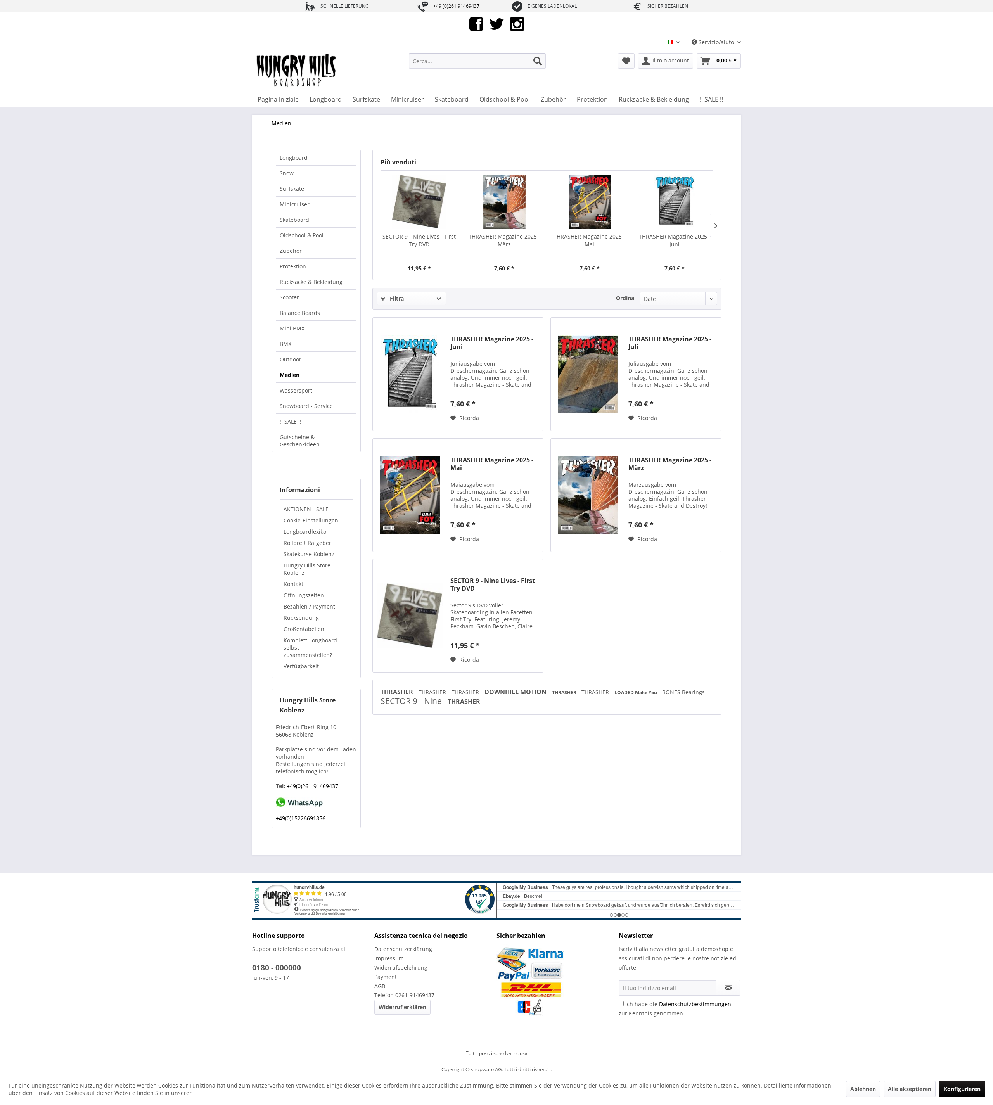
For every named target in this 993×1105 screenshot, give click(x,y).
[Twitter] (496, 23)
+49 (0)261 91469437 (456, 6)
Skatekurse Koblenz (309, 554)
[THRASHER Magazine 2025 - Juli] (588, 374)
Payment (385, 976)
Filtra (396, 298)
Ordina (625, 298)
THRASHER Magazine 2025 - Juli (669, 343)
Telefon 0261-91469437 (404, 995)
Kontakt (293, 584)
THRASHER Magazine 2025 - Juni (675, 240)
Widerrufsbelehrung (400, 967)
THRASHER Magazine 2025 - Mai (589, 240)
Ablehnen (863, 1089)
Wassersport (296, 390)
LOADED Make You (636, 692)
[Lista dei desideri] (626, 61)
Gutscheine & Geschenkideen (300, 440)
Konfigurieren (962, 1089)
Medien (289, 375)
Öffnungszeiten (304, 595)
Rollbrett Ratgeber (307, 542)
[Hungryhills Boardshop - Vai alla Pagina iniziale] (296, 70)
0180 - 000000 (276, 968)
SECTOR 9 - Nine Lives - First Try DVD (419, 240)
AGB (379, 986)
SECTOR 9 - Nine (412, 700)
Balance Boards (300, 312)
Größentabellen (304, 629)
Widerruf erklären (402, 1007)
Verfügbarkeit (301, 666)
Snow (287, 173)
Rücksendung (301, 617)
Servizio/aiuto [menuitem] (716, 42)
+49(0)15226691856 (300, 818)
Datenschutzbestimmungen (695, 1004)
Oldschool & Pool (302, 235)
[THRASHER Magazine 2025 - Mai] (589, 202)
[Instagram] (517, 23)
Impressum (389, 958)
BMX (285, 344)
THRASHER (398, 692)
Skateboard (294, 219)
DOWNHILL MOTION (516, 692)
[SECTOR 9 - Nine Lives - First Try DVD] (419, 202)
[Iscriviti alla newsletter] (728, 988)
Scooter (289, 297)
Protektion (293, 266)
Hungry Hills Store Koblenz (307, 569)
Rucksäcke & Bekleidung (311, 281)
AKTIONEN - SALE (306, 509)
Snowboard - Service (306, 406)
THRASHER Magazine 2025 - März (504, 240)
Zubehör (291, 250)
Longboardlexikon (307, 531)
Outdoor (290, 359)
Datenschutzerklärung (403, 949)
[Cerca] (537, 61)
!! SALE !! (290, 421)
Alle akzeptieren (909, 1089)
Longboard (294, 157)
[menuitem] (477, 61)
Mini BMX (292, 328)
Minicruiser (295, 204)
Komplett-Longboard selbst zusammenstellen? (310, 647)
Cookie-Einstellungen (311, 520)
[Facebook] (476, 23)
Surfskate (292, 188)
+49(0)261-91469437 (311, 786)
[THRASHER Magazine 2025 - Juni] (675, 202)
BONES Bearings (683, 692)
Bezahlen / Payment (309, 606)
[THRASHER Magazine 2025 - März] (504, 202)
